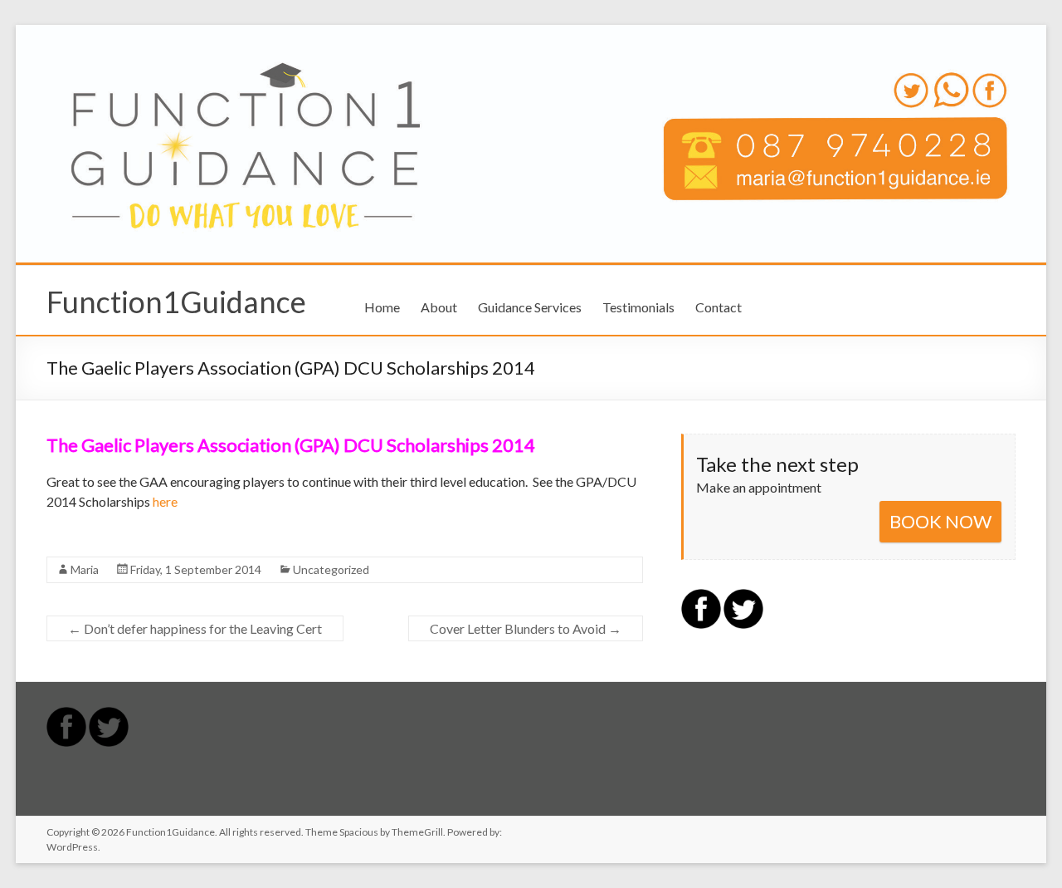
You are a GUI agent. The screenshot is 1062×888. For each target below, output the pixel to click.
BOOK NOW (940, 521)
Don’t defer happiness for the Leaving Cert (195, 628)
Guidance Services (530, 307)
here (165, 501)
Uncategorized (331, 569)
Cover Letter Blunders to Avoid (525, 628)
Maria (85, 569)
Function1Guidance (176, 301)
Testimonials (638, 307)
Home (382, 307)
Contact (718, 307)
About (439, 307)
